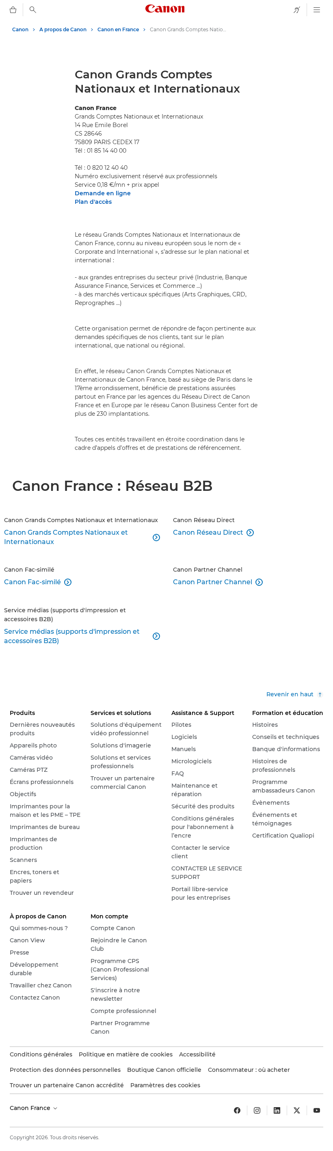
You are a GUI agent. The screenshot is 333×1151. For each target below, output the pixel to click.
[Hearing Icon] (296, 9)
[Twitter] (297, 1110)
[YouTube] (317, 1110)
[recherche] (32, 9)
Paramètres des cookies (165, 1085)
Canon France (31, 1108)
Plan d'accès (93, 201)
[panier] (12, 9)
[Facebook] (237, 1110)
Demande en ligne (103, 193)
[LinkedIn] (277, 1110)
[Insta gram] (257, 1110)
